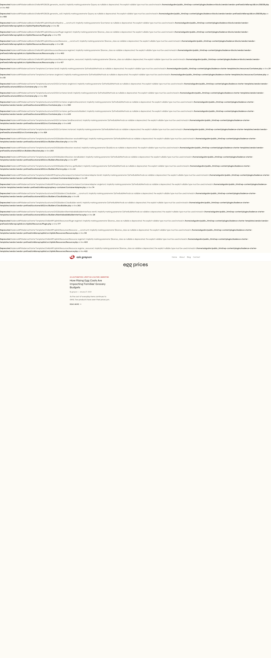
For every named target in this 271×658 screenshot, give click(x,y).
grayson (74, 292)
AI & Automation (76, 277)
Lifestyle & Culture (91, 277)
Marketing (105, 277)
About (182, 257)
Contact (196, 257)
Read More (75, 304)
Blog (189, 257)
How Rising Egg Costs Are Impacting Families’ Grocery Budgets (88, 284)
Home (174, 257)
